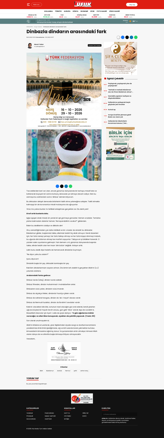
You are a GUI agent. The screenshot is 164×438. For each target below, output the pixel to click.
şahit (75, 371)
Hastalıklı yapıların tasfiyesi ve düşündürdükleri (119, 97)
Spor (92, 11)
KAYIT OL (67, 413)
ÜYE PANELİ (67, 416)
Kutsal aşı (112, 110)
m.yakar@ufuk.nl (39, 46)
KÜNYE (84, 416)
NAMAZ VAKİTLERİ (50, 416)
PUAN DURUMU (49, 413)
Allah (41, 371)
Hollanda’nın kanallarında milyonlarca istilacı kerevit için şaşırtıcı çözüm (64, 22)
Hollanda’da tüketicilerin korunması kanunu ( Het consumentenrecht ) (117, 122)
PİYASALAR (29, 416)
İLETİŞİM (66, 419)
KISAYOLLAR (69, 408)
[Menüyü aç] (28, 4)
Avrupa (67, 11)
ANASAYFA (29, 27)
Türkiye (58, 11)
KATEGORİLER (32, 408)
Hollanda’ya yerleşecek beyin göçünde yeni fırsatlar (119, 103)
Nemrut (67, 371)
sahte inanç (84, 371)
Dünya (75, 11)
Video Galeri (114, 11)
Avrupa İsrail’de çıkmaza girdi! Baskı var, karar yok (119, 116)
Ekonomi (84, 11)
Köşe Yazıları (38, 27)
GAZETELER (48, 419)
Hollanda (48, 11)
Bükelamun (50, 371)
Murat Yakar (39, 44)
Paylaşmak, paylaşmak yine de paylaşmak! (120, 85)
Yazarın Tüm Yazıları (95, 45)
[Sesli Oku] (118, 37)
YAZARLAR (29, 413)
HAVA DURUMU (31, 419)
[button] (32, 21)
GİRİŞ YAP (85, 413)
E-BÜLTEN (106, 408)
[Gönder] (135, 414)
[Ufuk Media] (83, 4)
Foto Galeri (102, 11)
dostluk (59, 371)
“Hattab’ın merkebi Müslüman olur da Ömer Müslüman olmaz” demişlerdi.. (120, 91)
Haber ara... (36, 4)
